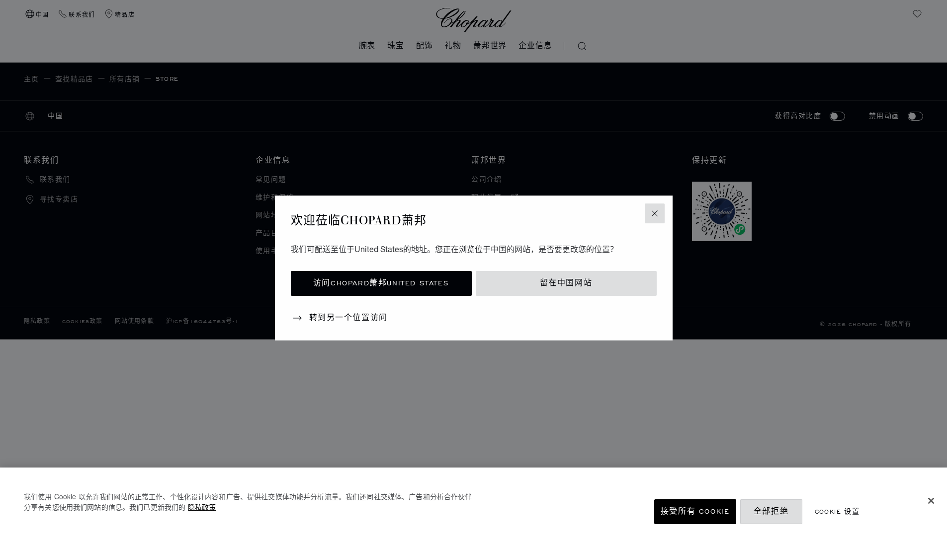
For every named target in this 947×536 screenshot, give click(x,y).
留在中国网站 (566, 283)
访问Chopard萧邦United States (381, 283)
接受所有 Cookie (695, 511)
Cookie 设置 (837, 511)
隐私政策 (202, 507)
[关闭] (931, 501)
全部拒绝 (771, 511)
